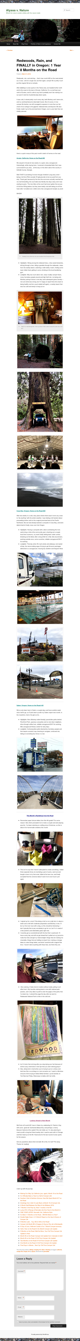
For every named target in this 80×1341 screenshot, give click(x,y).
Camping (36, 1250)
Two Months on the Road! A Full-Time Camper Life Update (38, 1241)
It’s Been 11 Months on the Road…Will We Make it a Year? (39, 1215)
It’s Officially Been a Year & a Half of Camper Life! (36, 1196)
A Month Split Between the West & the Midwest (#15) (37, 1205)
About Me (15, 44)
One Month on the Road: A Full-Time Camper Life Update (38, 1243)
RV (40, 1250)
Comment (21, 1271)
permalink (46, 1251)
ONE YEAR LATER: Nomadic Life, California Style (36, 1212)
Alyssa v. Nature (17, 10)
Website (20, 1317)
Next (72, 50)
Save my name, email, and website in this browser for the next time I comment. (39, 1322)
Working (47, 1250)
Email (21, 1307)
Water (43, 1250)
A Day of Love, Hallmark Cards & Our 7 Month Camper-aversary (41, 1226)
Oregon (25, 1251)
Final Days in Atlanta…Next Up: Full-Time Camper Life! (37, 1245)
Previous (9, 50)
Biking (31, 1250)
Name (21, 1297)
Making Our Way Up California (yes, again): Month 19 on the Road (41, 1193)
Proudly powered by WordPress (40, 1334)
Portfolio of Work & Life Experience (41, 44)
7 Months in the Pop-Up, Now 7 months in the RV (36, 1207)
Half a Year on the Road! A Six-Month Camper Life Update (38, 1229)
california (59, 1250)
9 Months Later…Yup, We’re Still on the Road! (34, 1222)
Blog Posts (25, 44)
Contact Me (57, 44)
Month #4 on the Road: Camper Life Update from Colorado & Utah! (41, 1236)
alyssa (33, 1251)
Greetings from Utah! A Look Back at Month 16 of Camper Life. (40, 1203)
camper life (20, 1251)
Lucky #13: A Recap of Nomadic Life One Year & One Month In (40, 1210)
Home (8, 44)
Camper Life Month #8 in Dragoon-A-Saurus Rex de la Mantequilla (41, 1224)
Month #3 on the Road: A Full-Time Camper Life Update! (38, 1238)
